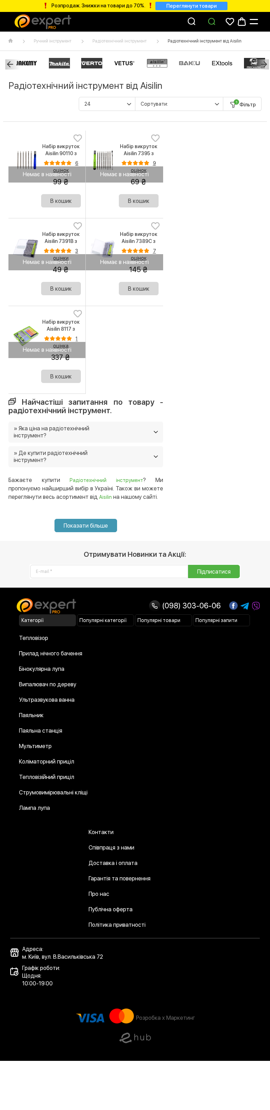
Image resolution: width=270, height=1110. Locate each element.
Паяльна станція (40, 730)
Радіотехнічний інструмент (119, 41)
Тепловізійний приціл (46, 777)
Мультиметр (35, 746)
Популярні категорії (103, 620)
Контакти (101, 832)
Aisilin (105, 497)
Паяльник (31, 715)
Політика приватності (117, 924)
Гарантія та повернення (119, 878)
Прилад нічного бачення (50, 653)
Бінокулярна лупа (41, 669)
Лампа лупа (34, 808)
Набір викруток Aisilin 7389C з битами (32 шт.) (139, 241)
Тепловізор (33, 638)
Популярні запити (216, 620)
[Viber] (256, 606)
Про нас (99, 894)
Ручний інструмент (52, 41)
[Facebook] (233, 605)
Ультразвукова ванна (47, 699)
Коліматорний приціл (46, 761)
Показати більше (86, 525)
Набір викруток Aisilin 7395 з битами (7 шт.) (139, 153)
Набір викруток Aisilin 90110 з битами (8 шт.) (61, 153)
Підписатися (214, 571)
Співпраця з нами (111, 847)
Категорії (32, 620)
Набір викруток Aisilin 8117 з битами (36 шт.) (61, 329)
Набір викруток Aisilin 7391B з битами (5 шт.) (61, 241)
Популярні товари (158, 620)
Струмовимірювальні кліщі (53, 792)
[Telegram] (244, 606)
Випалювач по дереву (47, 684)
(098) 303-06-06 (190, 605)
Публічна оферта (111, 909)
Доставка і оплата (113, 863)
